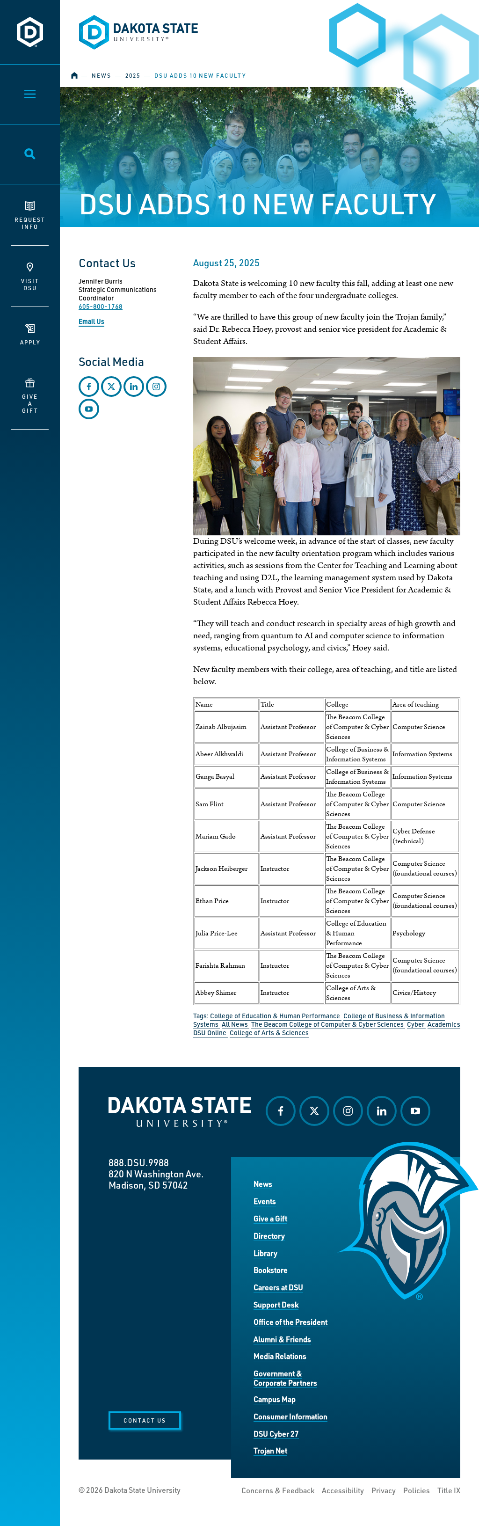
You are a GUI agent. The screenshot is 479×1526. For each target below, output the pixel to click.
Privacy (383, 1490)
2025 (132, 75)
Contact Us (144, 1420)
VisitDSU (30, 284)
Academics (444, 1024)
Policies (416, 1490)
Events (265, 1201)
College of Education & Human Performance (275, 1015)
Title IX (448, 1490)
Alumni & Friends (282, 1339)
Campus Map (275, 1399)
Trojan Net (270, 1450)
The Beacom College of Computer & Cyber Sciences (328, 1024)
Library (265, 1253)
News (101, 75)
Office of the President (290, 1322)
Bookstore (271, 1270)
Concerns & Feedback (277, 1490)
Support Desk (276, 1304)
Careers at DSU (278, 1287)
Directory (269, 1236)
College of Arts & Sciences (269, 1032)
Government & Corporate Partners (285, 1377)
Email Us (91, 321)
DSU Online (210, 1032)
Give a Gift (270, 1218)
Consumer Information (290, 1416)
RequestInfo (30, 223)
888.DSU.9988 (139, 1162)
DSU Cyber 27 (276, 1433)
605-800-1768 (101, 306)
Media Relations (280, 1356)
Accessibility (343, 1490)
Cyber (416, 1024)
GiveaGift (30, 403)
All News (235, 1024)
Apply (30, 342)
